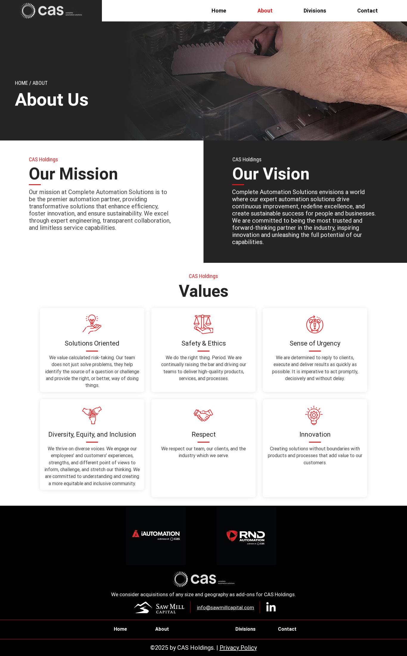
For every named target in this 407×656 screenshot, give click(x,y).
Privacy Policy (238, 647)
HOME (21, 82)
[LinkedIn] (271, 607)
